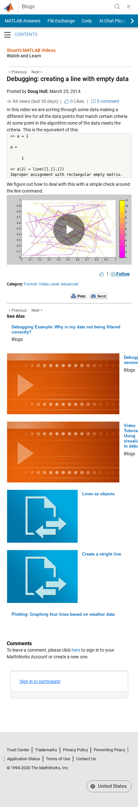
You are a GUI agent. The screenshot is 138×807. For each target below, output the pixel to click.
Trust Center (18, 749)
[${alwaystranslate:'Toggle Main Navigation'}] (128, 6)
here (76, 650)
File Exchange (61, 20)
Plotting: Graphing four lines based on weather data (63, 614)
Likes (76, 101)
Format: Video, (36, 284)
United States (112, 786)
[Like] (102, 273)
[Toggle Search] (117, 6)
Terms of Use (58, 758)
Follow (122, 273)
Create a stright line (101, 554)
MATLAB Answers (22, 20)
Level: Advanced (64, 284)
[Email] (98, 295)
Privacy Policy (75, 749)
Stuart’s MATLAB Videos (31, 50)
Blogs (28, 6)
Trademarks (46, 749)
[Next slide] (127, 20)
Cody (87, 20)
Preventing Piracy (109, 749)
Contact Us (86, 758)
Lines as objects (98, 493)
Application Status (23, 758)
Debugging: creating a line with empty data (68, 79)
